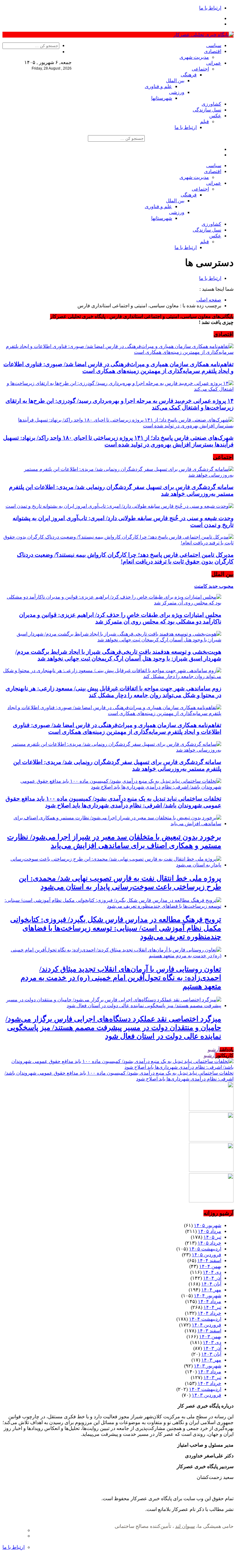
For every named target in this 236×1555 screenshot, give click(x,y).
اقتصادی (212, 51)
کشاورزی (211, 104)
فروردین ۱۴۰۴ (206, 1324)
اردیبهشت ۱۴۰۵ (205, 1248)
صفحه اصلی (208, 299)
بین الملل (175, 80)
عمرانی (213, 63)
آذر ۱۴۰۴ (212, 1278)
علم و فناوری (158, 86)
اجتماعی (200, 68)
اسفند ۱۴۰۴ (209, 1260)
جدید (212, 586)
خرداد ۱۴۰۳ (209, 1383)
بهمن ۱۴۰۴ (210, 1266)
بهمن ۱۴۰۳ (210, 1336)
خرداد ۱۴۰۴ (209, 1313)
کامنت (200, 586)
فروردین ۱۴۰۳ (206, 1395)
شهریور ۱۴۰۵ (207, 1225)
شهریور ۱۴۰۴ (207, 1295)
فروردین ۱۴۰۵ (206, 1254)
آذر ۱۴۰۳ (212, 1348)
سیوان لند (185, 1526)
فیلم (204, 121)
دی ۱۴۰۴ (212, 1272)
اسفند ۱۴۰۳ (209, 1330)
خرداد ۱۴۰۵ (209, 1243)
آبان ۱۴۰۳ (211, 1354)
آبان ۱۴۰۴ (211, 1283)
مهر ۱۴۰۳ (211, 1360)
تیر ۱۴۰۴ (212, 1307)
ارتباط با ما (210, 7)
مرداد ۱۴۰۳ (209, 1371)
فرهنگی (189, 74)
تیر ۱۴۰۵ (212, 1237)
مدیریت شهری (194, 57)
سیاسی (213, 45)
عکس (215, 115)
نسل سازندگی (207, 109)
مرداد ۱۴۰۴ (209, 1301)
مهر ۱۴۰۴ (211, 1289)
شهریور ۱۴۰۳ (207, 1365)
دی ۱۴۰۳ (212, 1342)
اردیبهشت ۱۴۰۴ (205, 1319)
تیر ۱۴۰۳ (212, 1377)
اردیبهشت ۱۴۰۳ (205, 1389)
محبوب (226, 586)
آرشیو (214, 1049)
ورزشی (176, 92)
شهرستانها (161, 98)
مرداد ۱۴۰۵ (209, 1231)
